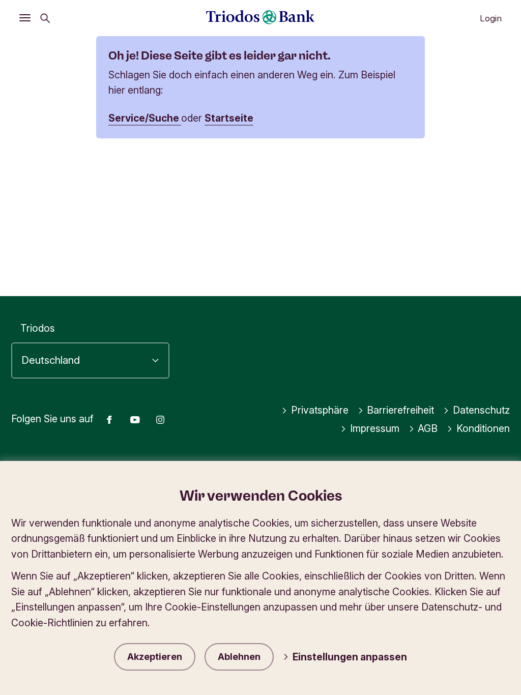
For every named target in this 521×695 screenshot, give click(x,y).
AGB (428, 428)
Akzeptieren (154, 656)
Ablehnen (239, 656)
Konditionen (483, 428)
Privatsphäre (320, 410)
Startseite (229, 118)
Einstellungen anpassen (350, 657)
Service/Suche (144, 118)
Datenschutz (481, 410)
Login (491, 18)
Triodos (37, 328)
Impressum (374, 428)
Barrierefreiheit (400, 410)
